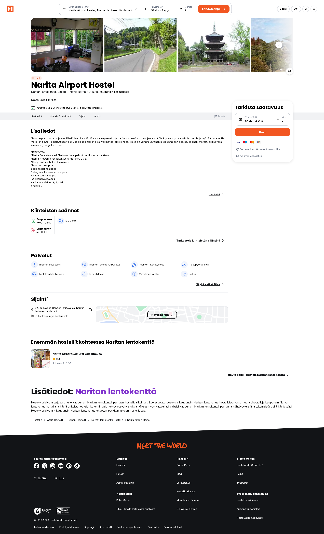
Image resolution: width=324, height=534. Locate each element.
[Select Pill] (305, 9)
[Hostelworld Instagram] (52, 466)
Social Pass (183, 465)
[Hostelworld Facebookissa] (36, 466)
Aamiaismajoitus (125, 482)
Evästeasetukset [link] (173, 527)
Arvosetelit (106, 527)
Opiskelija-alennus (187, 509)
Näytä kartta (78, 91)
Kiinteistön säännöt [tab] (60, 116)
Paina (240, 473)
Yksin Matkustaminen (188, 500)
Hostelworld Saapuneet (250, 517)
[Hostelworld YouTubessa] (60, 466)
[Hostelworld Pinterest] (69, 466)
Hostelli (36, 78)
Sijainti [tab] (82, 116)
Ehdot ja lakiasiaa (69, 527)
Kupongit (90, 527)
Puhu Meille (123, 500)
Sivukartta (153, 527)
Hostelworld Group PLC (250, 465)
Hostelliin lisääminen (248, 500)
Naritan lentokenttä (43, 91)
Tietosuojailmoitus (44, 527)
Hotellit (120, 473)
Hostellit (120, 465)
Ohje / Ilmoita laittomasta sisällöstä (135, 509)
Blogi (179, 473)
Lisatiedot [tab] (36, 116)
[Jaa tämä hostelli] (289, 71)
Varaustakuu (184, 482)
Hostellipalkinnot (186, 491)
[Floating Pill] (278, 44)
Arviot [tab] (97, 116)
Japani (62, 91)
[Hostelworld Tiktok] (77, 466)
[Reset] (136, 9)
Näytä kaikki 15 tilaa (44, 100)
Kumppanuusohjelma (248, 509)
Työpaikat (242, 482)
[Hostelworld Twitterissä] (44, 466)
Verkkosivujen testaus (129, 527)
